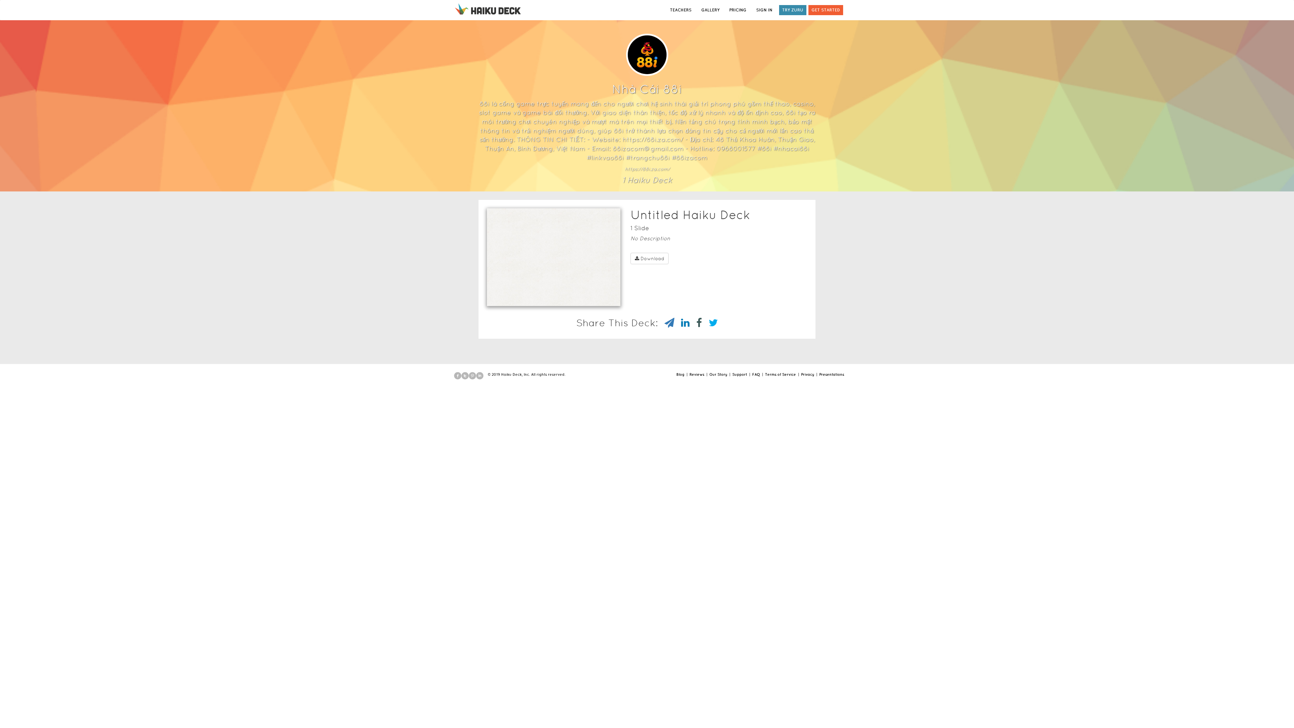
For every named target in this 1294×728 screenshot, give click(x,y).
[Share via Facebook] (695, 323)
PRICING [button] (737, 10)
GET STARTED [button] (825, 10)
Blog (680, 374)
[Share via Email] (666, 323)
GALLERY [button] (710, 10)
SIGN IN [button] (764, 10)
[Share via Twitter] (710, 323)
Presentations (831, 374)
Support (739, 374)
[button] (541, 297)
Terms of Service (780, 374)
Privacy (807, 374)
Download (652, 258)
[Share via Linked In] (681, 323)
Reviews (696, 374)
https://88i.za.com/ (647, 169)
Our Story (718, 374)
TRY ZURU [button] (792, 10)
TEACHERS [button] (680, 10)
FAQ (756, 374)
